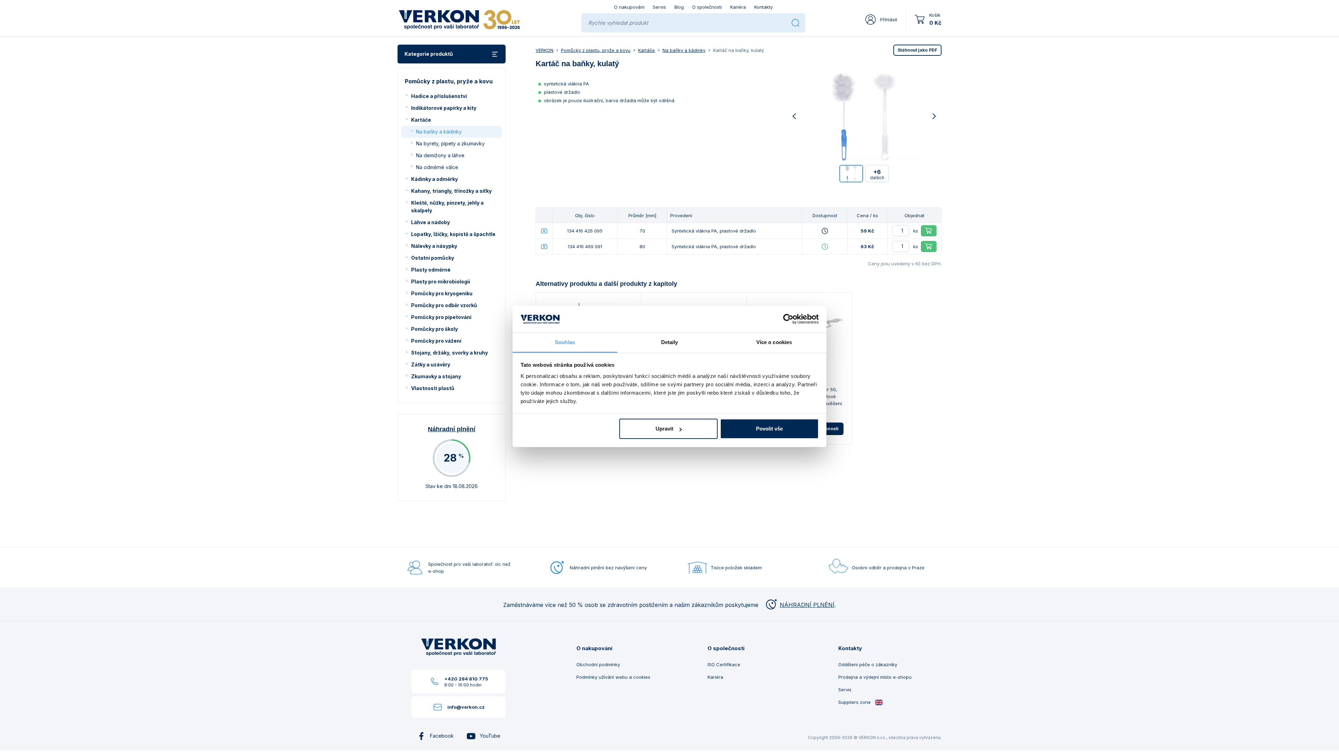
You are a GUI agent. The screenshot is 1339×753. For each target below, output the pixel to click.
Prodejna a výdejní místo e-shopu (874, 677)
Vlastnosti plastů (432, 388)
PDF (917, 50)
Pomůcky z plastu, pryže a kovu (595, 50)
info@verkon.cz (466, 707)
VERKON (544, 50)
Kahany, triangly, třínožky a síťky (451, 191)
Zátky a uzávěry (430, 364)
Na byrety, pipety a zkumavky (450, 143)
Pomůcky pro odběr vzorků (444, 305)
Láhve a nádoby (430, 222)
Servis (659, 7)
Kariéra (738, 7)
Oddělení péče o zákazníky (867, 664)
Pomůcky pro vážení (436, 341)
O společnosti (707, 7)
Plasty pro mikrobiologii (440, 281)
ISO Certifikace (724, 664)
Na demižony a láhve (440, 155)
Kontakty (763, 7)
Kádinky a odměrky (434, 179)
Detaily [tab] (669, 342)
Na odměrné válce (437, 167)
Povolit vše (769, 429)
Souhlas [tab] (565, 342)
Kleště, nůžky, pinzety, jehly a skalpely (447, 206)
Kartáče (421, 120)
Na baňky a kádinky (439, 132)
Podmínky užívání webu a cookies (613, 677)
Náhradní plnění (451, 429)
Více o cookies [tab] (774, 342)
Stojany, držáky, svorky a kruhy (449, 353)
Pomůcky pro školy (434, 329)
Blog (679, 7)
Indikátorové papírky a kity (443, 108)
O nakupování (629, 7)
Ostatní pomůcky (432, 258)
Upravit (664, 429)
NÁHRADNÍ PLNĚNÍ (807, 604)
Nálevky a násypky (434, 246)
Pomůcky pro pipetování (441, 317)
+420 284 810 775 (466, 679)
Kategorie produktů (428, 54)
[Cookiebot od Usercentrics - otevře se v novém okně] (788, 319)
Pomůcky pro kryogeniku (441, 293)
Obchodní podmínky (598, 664)
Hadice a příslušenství (439, 96)
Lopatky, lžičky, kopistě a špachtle (453, 234)
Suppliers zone (855, 702)
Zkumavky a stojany (436, 376)
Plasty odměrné (431, 270)
